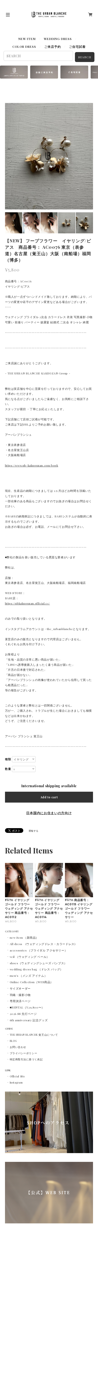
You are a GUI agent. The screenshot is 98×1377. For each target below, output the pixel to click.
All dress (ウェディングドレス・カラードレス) (43, 944)
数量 (8, 769)
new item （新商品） (24, 937)
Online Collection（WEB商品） (31, 982)
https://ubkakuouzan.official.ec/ (27, 603)
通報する (34, 830)
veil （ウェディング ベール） (29, 957)
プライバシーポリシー (23, 1053)
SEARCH (84, 57)
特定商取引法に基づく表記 (26, 1059)
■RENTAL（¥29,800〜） (27, 1007)
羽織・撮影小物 (20, 995)
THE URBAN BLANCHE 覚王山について (34, 1034)
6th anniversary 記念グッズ (29, 1020)
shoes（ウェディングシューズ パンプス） (38, 963)
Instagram (16, 1082)
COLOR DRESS (24, 46)
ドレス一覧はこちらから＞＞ (18, 29)
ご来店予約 (52, 46)
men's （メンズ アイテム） (28, 975)
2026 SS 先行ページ (23, 1014)
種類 (8, 759)
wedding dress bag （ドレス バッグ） (36, 969)
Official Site (17, 1076)
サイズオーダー (20, 988)
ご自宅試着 (77, 46)
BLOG (13, 1041)
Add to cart (49, 797)
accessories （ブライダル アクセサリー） (39, 950)
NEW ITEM (27, 39)
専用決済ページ (20, 1001)
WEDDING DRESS (58, 39)
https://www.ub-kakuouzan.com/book (31, 465)
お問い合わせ (18, 1047)
